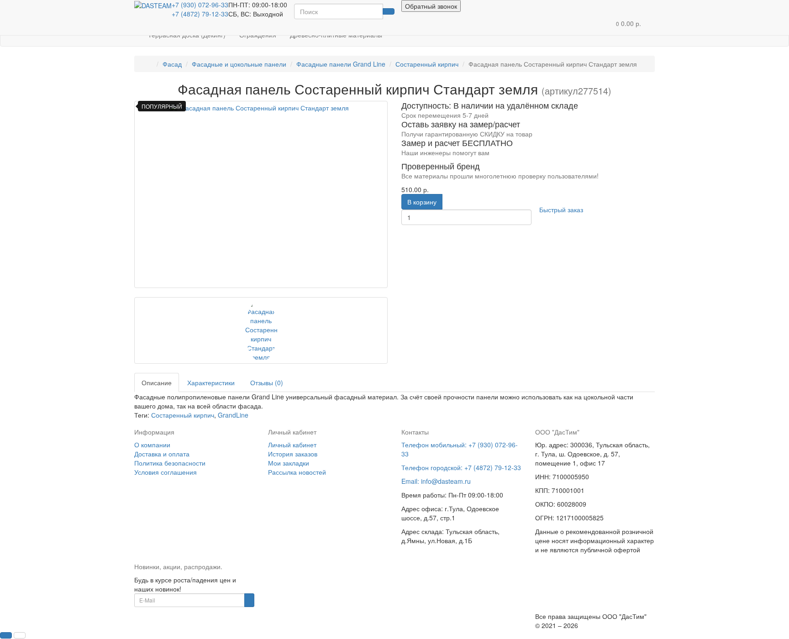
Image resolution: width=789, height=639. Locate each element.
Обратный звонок (431, 5)
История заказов (292, 453)
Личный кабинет (292, 444)
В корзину (422, 201)
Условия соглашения (165, 472)
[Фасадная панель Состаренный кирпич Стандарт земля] (261, 194)
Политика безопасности (169, 462)
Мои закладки (288, 462)
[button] (628, 23)
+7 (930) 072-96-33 (200, 4)
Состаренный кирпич (182, 414)
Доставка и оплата (161, 453)
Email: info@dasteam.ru (436, 481)
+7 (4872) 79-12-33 (200, 13)
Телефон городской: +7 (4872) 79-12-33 (461, 467)
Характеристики (211, 382)
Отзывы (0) (266, 382)
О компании (152, 444)
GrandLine (233, 414)
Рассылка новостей (297, 472)
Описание (157, 382)
